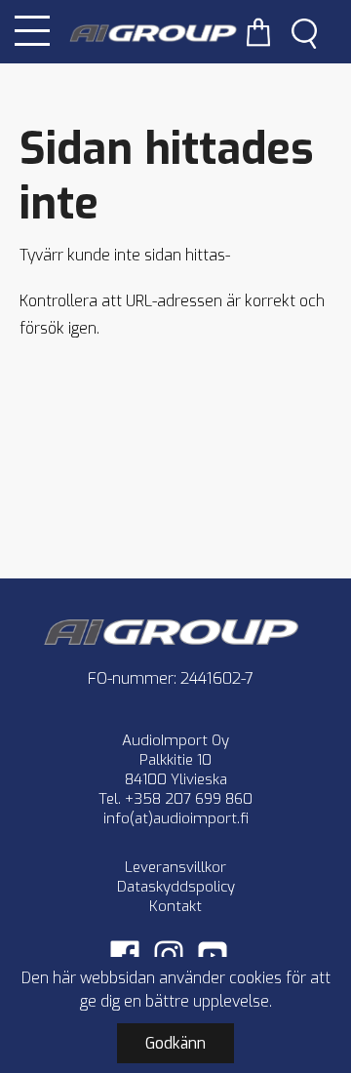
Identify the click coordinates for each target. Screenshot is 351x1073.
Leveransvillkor (175, 867)
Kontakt (175, 906)
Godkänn (175, 1043)
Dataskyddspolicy (176, 886)
